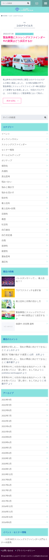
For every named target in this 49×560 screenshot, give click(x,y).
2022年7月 (7, 415)
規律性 (5, 245)
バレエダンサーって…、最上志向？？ (30, 279)
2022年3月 (7, 421)
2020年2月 (7, 463)
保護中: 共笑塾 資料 (25, 323)
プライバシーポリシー (26, 550)
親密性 (5, 251)
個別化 (5, 165)
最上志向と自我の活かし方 (28, 301)
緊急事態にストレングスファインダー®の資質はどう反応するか (30, 315)
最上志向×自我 (8, 208)
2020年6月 (7, 442)
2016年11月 (7, 511)
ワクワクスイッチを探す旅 (28, 290)
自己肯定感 (7, 235)
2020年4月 (7, 453)
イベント (6, 133)
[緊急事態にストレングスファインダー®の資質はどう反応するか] (24, 74)
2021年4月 (7, 431)
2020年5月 (7, 447)
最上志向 (6, 203)
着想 (4, 219)
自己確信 (6, 229)
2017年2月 (7, 501)
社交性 (5, 224)
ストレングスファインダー (14, 144)
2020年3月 (7, 458)
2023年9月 (7, 399)
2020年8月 (7, 437)
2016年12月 (7, 506)
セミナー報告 (8, 149)
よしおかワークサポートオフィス (23, 556)
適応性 (5, 261)
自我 (4, 240)
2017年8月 (7, 479)
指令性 (5, 197)
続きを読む (11, 101)
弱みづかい (7, 181)
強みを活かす (8, 192)
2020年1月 (7, 469)
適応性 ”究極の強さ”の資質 (14, 354)
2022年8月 (7, 410)
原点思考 (6, 176)
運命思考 (6, 256)
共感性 (5, 171)
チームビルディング (11, 155)
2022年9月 (7, 405)
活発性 (5, 213)
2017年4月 (7, 495)
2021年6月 (7, 426)
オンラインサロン (10, 139)
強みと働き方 (8, 187)
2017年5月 (7, 490)
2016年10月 (7, 517)
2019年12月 (7, 474)
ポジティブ (7, 160)
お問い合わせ (37, 3)
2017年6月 (7, 485)
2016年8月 (7, 522)
